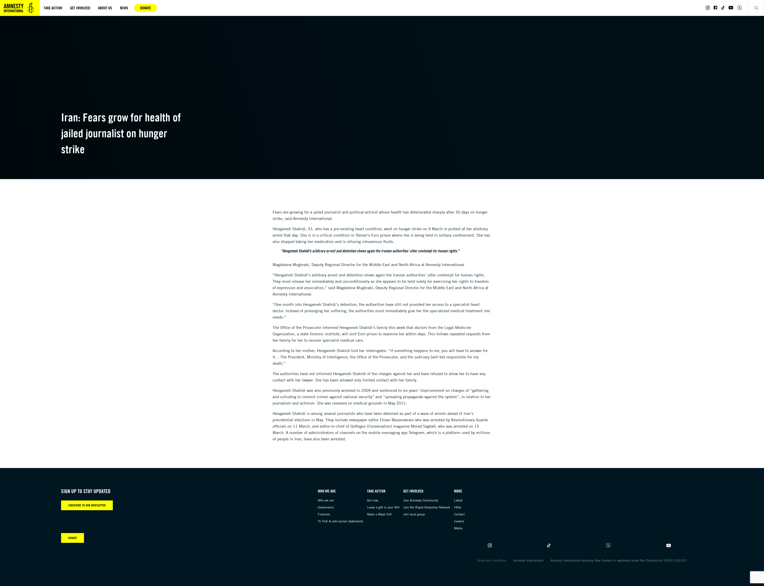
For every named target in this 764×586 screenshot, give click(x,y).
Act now (372, 500)
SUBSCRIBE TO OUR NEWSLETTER (87, 505)
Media (458, 528)
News (124, 7)
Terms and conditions (491, 560)
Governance (326, 507)
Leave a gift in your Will (383, 507)
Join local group (414, 514)
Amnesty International (528, 560)
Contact (459, 514)
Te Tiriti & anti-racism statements (340, 521)
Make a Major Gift (379, 514)
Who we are (326, 500)
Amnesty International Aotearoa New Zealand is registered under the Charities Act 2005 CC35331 (619, 560)
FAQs (457, 507)
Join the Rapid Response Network (426, 507)
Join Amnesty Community (420, 500)
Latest (458, 500)
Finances (324, 514)
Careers (459, 521)
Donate (145, 7)
